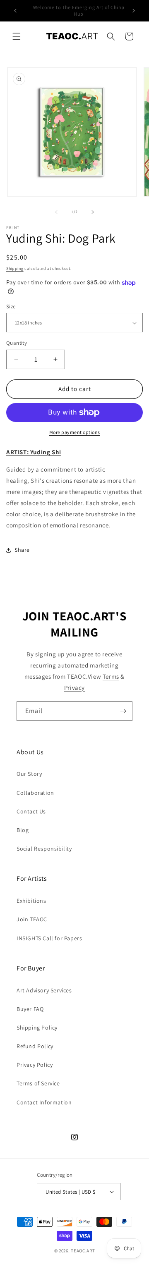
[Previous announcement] (15, 11)
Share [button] (22, 549)
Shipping (15, 268)
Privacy (74, 687)
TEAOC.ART (83, 1251)
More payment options (74, 432)
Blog (23, 830)
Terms (111, 676)
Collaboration (35, 792)
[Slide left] (56, 212)
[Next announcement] (134, 11)
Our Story (29, 773)
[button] (16, 36)
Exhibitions (31, 900)
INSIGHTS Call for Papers (49, 938)
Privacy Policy (35, 1064)
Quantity (16, 342)
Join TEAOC (32, 919)
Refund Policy (35, 1046)
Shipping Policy (37, 1027)
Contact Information (44, 1102)
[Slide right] (93, 212)
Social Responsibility (44, 848)
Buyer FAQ (30, 1009)
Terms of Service (38, 1083)
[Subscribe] (123, 711)
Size (11, 306)
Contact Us (31, 811)
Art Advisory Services (44, 990)
